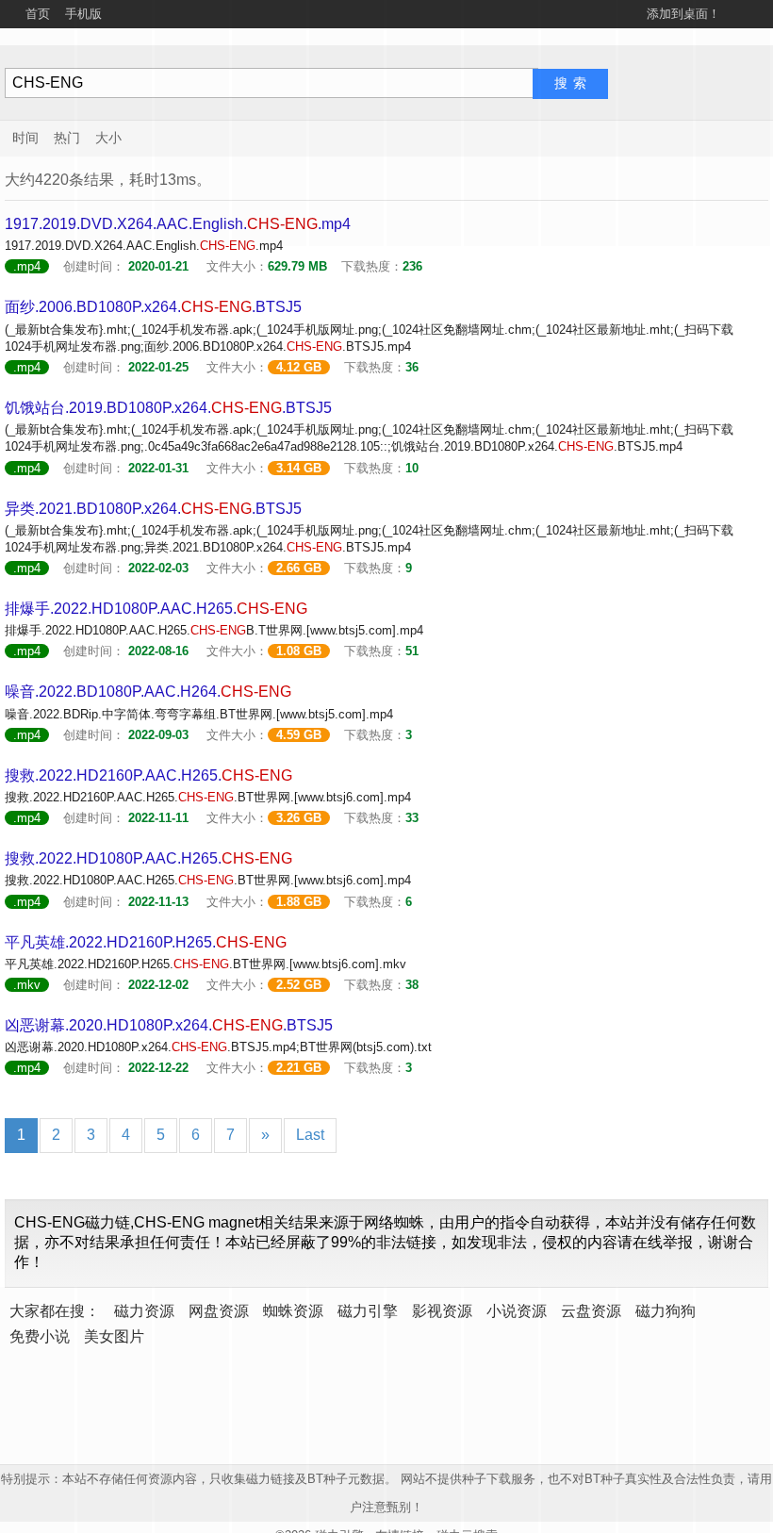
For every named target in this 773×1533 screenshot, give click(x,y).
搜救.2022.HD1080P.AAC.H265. (148, 858)
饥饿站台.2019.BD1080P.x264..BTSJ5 (168, 408)
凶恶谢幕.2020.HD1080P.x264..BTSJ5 (169, 1025)
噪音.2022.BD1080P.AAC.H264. (148, 692)
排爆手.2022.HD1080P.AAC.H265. (156, 609)
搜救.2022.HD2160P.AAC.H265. (148, 775)
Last (310, 1135)
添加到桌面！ (683, 14)
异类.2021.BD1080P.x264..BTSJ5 (153, 509)
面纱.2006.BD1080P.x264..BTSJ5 (153, 307)
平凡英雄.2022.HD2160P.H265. (146, 942)
